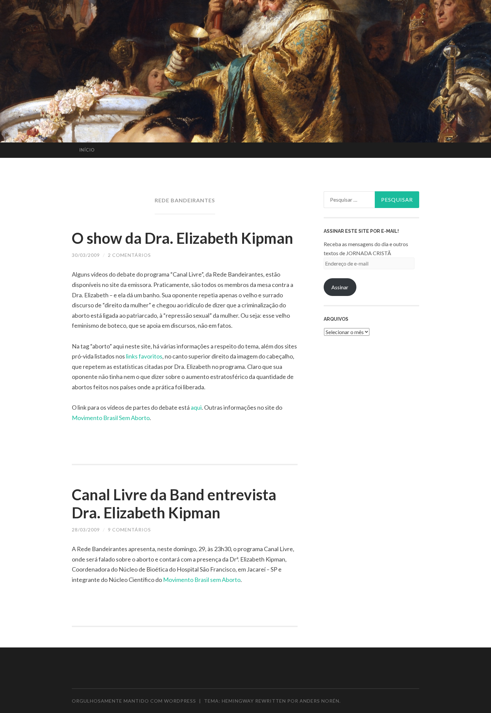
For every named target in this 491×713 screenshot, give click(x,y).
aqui (196, 407)
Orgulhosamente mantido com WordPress (134, 701)
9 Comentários (129, 529)
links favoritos (144, 356)
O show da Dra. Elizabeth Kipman (182, 238)
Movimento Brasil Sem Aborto (111, 417)
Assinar (339, 287)
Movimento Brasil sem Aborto (201, 579)
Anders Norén (319, 701)
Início (87, 149)
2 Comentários (129, 255)
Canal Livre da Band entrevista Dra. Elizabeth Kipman (174, 504)
